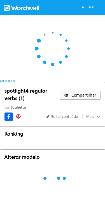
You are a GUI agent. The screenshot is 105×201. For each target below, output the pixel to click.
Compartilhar (83, 95)
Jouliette (18, 107)
